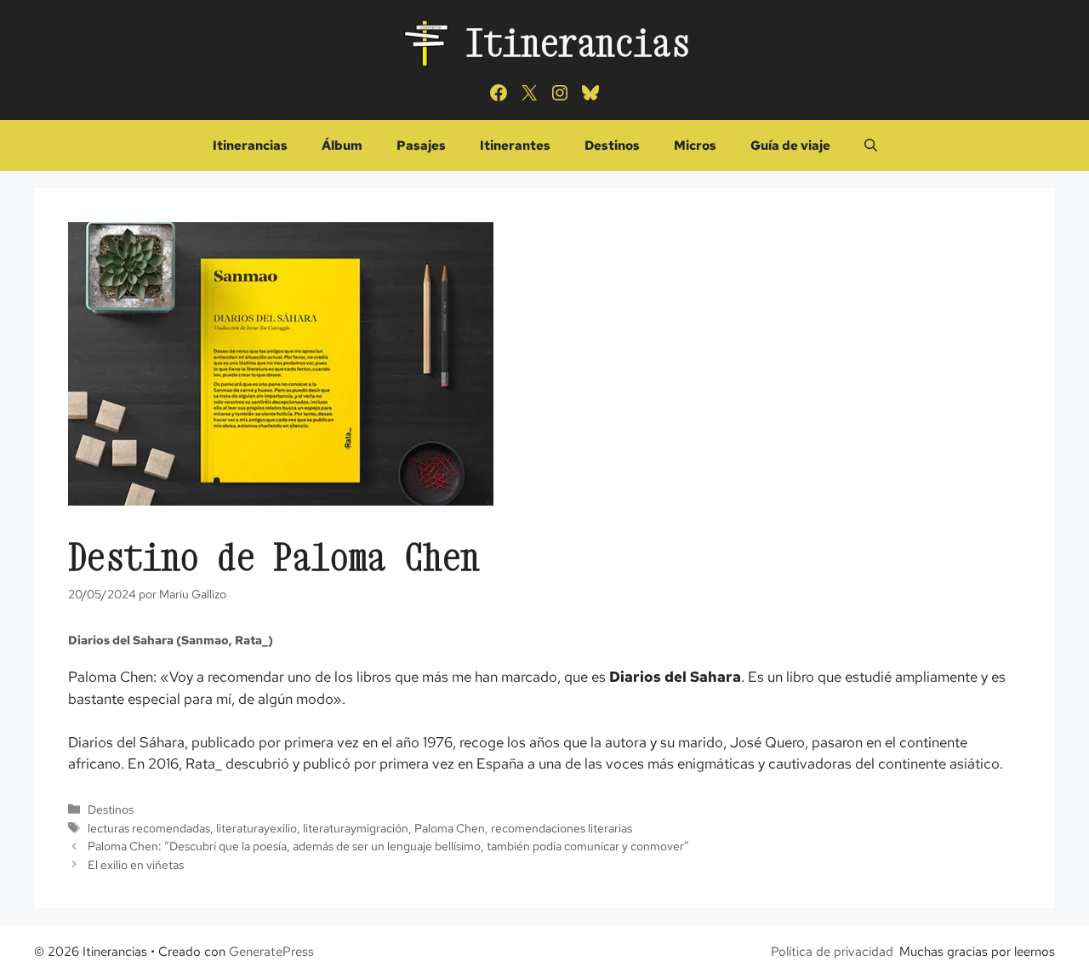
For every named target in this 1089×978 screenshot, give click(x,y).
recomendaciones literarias (561, 828)
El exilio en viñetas (136, 864)
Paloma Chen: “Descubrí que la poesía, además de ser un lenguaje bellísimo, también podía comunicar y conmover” (388, 846)
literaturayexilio (256, 828)
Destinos (612, 145)
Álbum (342, 145)
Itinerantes (515, 145)
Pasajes (421, 145)
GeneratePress (271, 951)
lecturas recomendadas (149, 828)
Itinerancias (577, 42)
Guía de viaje (790, 145)
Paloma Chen (449, 828)
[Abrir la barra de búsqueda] (870, 145)
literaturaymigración (355, 828)
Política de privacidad (832, 951)
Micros (695, 145)
